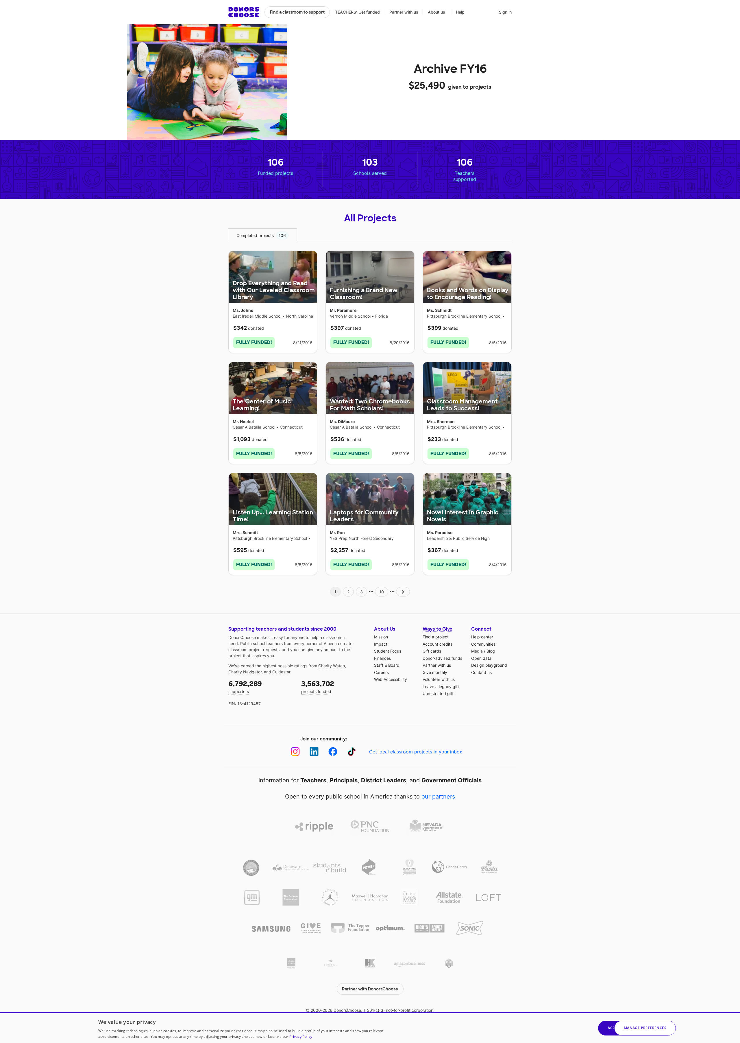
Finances (382, 658)
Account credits (437, 644)
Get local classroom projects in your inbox (415, 752)
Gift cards (432, 651)
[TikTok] (351, 751)
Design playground (489, 665)
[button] (645, 1028)
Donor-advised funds (442, 658)
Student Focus (387, 651)
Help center (482, 636)
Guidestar (281, 671)
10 (381, 591)
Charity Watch (331, 665)
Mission (381, 636)
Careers (381, 672)
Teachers (313, 780)
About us (436, 12)
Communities (483, 644)
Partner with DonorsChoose (370, 989)
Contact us (481, 672)
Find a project (436, 636)
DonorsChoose (243, 12)
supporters (245, 686)
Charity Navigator (245, 671)
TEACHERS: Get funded (357, 12)
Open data (481, 658)
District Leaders (383, 780)
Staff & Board (386, 665)
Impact (380, 644)
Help (460, 12)
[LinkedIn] (314, 751)
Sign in (505, 12)
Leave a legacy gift (441, 686)
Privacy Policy (300, 1036)
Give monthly (435, 672)
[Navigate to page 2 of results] (403, 591)
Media (477, 651)
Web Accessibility (390, 679)
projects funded (317, 686)
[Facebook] (333, 751)
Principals (344, 780)
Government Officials (451, 780)
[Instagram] (295, 751)
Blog (490, 651)
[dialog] (370, 1027)
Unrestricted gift (438, 693)
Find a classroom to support (297, 12)
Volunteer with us (439, 679)
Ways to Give (437, 629)
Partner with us (403, 12)
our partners (438, 796)
